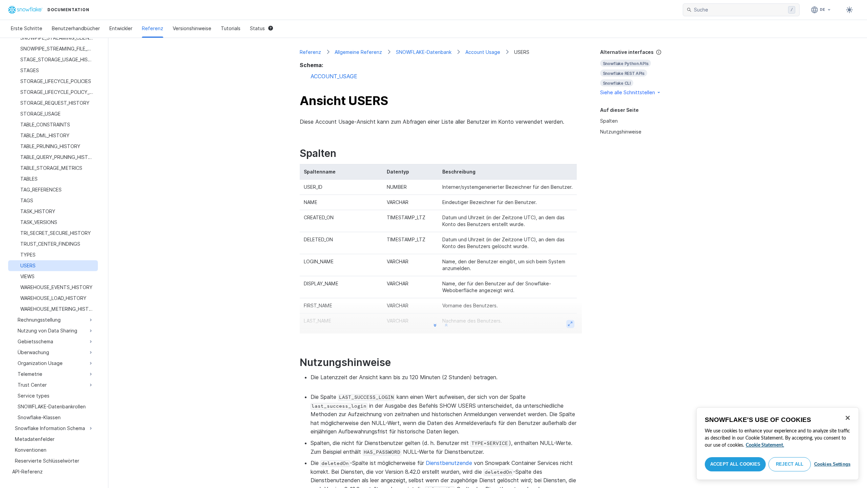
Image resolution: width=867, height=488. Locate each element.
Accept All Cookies (735, 464)
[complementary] (638, 72)
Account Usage (482, 52)
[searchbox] (739, 10)
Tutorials (230, 28)
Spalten (609, 121)
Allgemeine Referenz (358, 52)
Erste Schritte (26, 28)
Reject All (789, 464)
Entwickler (120, 28)
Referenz (152, 28)
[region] (777, 443)
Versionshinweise (192, 28)
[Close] (847, 417)
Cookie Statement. (765, 445)
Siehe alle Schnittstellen (627, 92)
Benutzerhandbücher (76, 28)
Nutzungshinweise (620, 132)
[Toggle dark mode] (849, 10)
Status (257, 28)
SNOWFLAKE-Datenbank (423, 52)
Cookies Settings (832, 464)
